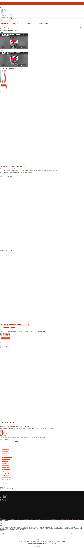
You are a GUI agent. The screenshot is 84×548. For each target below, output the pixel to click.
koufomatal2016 (6, 168)
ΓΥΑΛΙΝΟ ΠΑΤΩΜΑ (7, 422)
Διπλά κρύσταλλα (5, 449)
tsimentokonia (2, 512)
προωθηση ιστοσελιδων (5, 508)
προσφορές (6, 346)
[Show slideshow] (3, 343)
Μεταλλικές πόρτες (6, 445)
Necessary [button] (2, 530)
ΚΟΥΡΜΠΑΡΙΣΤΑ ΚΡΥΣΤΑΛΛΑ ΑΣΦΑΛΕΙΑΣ (15, 325)
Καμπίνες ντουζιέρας (6, 473)
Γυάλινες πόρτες (5, 467)
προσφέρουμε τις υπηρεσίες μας (26, 172)
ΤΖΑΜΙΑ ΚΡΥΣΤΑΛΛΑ (6, 477)
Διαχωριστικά (5, 455)
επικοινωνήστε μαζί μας (28, 331)
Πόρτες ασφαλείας (6, 469)
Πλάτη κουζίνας (5, 475)
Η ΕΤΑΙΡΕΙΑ (4, 10)
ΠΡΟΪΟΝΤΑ (4, 11)
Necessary (3, 531)
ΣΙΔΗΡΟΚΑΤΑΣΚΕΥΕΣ (6, 479)
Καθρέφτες (4, 447)
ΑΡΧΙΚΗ (3, 9)
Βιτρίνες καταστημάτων (7, 457)
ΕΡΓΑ (3, 12)
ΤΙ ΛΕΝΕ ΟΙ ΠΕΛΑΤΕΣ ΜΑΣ (7, 14)
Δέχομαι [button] (70, 519)
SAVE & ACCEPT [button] (3, 537)
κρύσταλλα (35, 27)
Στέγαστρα (4, 463)
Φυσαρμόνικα (5, 461)
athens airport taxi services (4, 510)
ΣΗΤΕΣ (4, 485)
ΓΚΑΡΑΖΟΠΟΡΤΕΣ (6, 483)
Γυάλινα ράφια (5, 451)
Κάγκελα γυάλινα (5, 465)
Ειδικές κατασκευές (6, 459)
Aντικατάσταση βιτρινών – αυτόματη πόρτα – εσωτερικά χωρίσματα (24, 23)
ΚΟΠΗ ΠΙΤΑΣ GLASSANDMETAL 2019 (13, 166)
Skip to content (2, 0)
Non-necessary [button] (2, 534)
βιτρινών (31, 27)
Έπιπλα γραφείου (5, 453)
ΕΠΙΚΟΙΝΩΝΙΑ (5, 15)
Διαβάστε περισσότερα (75, 519)
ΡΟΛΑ (3, 481)
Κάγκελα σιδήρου (5, 471)
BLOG (3, 13)
